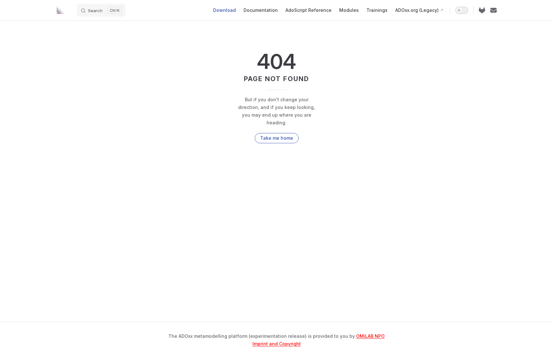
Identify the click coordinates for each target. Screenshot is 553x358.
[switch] (461, 10)
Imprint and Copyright (276, 343)
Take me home (276, 138)
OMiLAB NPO (370, 336)
